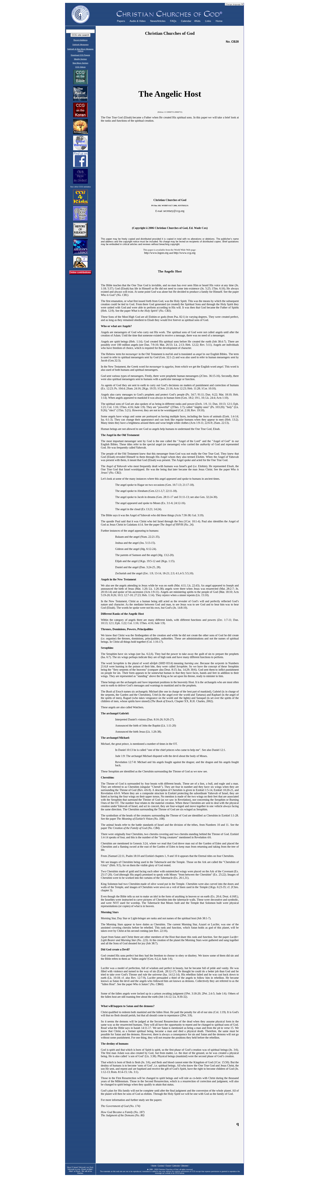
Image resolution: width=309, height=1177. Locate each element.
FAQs (173, 21)
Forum (168, 1165)
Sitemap (184, 1165)
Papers (121, 21)
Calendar (186, 21)
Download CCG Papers (80, 55)
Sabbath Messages (80, 44)
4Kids (197, 21)
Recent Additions (80, 40)
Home (219, 21)
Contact (161, 1165)
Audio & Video (138, 21)
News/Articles (157, 21)
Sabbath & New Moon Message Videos (80, 50)
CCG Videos (80, 67)
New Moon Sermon (80, 63)
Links (208, 21)
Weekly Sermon (80, 59)
